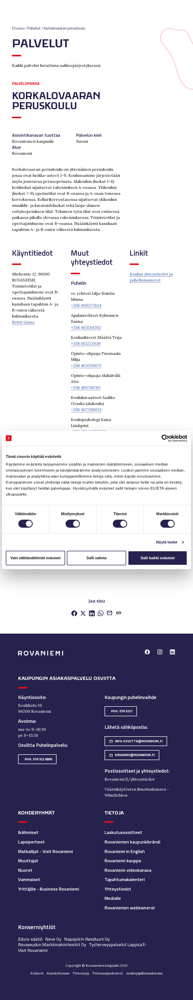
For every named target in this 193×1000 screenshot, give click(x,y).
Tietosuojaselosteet (107, 973)
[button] (119, 614)
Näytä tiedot (166, 542)
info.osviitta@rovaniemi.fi (136, 741)
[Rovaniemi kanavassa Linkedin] (172, 653)
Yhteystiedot (118, 889)
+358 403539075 (86, 365)
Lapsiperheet (31, 841)
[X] (83, 613)
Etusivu (18, 28)
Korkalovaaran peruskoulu (64, 28)
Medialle (113, 898)
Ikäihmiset (28, 832)
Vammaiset (29, 879)
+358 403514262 (86, 327)
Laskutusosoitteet (123, 832)
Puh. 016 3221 (121, 710)
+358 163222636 (86, 343)
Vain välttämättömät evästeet (35, 558)
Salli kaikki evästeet (157, 558)
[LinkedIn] (92, 613)
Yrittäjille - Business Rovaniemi (48, 889)
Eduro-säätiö (30, 939)
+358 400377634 (86, 305)
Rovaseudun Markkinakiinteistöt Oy (52, 944)
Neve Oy (53, 939)
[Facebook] (74, 613)
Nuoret (25, 870)
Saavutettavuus (58, 973)
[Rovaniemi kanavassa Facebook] (147, 653)
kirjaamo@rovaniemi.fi (132, 754)
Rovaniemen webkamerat (130, 907)
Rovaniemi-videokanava (128, 870)
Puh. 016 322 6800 (38, 759)
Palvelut (34, 28)
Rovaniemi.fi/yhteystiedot (130, 779)
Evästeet (37, 973)
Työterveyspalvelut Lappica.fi (117, 944)
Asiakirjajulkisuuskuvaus (144, 973)
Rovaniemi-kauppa (123, 860)
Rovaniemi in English (125, 851)
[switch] (73, 524)
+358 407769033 (86, 409)
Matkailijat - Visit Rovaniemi (45, 851)
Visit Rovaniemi (32, 950)
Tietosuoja (81, 973)
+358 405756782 (86, 387)
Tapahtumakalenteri (125, 879)
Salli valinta (96, 558)
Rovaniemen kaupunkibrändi (132, 841)
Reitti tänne (23, 322)
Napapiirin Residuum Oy (87, 939)
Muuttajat (28, 860)
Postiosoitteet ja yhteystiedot (136, 771)
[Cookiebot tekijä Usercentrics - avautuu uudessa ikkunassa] (165, 438)
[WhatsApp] (101, 613)
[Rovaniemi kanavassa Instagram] (159, 653)
